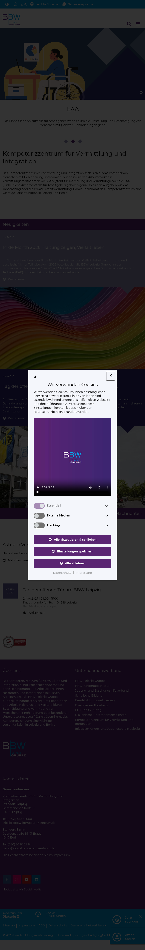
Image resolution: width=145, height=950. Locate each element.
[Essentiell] (110, 506)
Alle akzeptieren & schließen (75, 539)
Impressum (84, 572)
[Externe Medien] (110, 515)
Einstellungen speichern (75, 551)
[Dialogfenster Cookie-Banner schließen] (110, 376)
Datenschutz (62, 572)
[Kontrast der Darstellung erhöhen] (35, 377)
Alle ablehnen (75, 563)
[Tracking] (110, 525)
